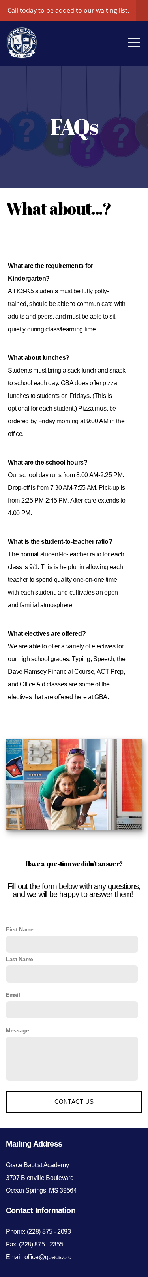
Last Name (19, 959)
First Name (20, 929)
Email (13, 995)
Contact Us (74, 1101)
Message (17, 1030)
